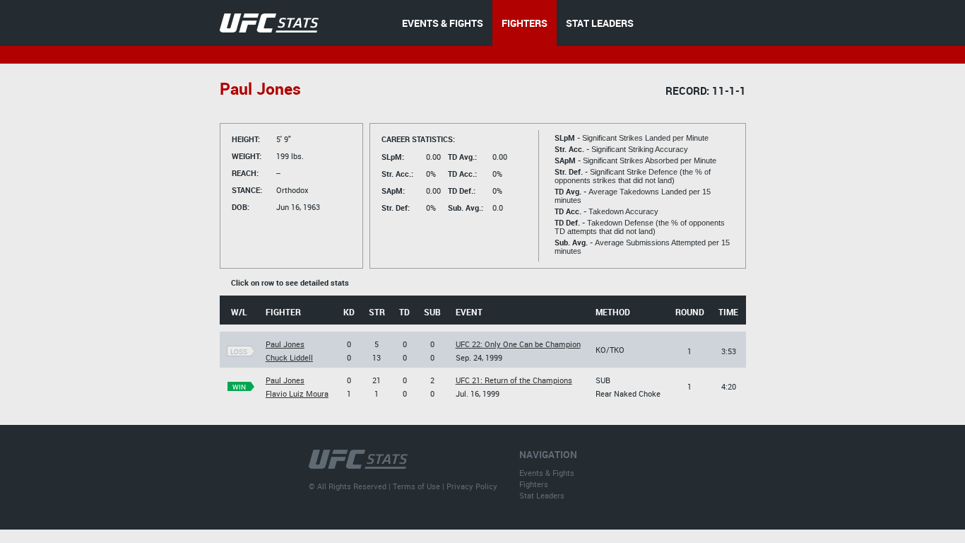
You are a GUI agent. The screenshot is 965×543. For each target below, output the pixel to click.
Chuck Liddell (289, 357)
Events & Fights (546, 472)
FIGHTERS (524, 23)
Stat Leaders (541, 495)
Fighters (533, 484)
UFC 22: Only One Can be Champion (518, 344)
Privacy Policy (471, 486)
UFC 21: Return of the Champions (514, 380)
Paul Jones (285, 344)
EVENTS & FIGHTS (442, 23)
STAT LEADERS (600, 23)
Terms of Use (416, 486)
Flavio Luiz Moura (297, 393)
